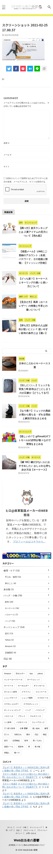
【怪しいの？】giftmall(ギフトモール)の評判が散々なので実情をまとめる (35, 440)
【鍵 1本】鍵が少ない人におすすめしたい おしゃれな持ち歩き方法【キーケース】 (35, 466)
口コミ (7, 734)
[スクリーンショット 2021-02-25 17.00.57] (30, 68)
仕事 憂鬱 (24, 728)
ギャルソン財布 (10, 692)
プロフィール (28, 830)
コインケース (40, 692)
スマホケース (42, 698)
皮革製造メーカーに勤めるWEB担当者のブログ (27, 845)
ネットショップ (36, 827)
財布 (26, 740)
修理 (46, 728)
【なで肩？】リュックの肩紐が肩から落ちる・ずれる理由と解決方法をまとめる (34, 414)
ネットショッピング (12, 710)
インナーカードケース (13, 679)
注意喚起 (16, 740)
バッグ (28, 710)
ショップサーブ (10, 698)
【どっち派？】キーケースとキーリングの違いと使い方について (33, 282)
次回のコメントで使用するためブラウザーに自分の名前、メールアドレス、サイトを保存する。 (26, 180)
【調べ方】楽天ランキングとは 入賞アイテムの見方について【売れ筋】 (33, 232)
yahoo (40, 673)
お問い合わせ (31, 833)
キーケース (8, 686)
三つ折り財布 (9, 728)
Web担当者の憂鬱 (26, 840)
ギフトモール (39, 686)
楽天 (6, 740)
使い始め (36, 728)
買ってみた (37, 740)
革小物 (37, 746)
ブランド (21, 716)
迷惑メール (8, 746)
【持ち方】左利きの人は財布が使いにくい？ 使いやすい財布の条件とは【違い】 (33, 329)
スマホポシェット (30, 704)
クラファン (26, 692)
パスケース (8, 716)
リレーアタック (38, 722)
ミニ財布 (7, 722)
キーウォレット (33, 679)
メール (7, 154)
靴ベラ (17, 753)
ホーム (9, 827)
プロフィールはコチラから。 (29, 541)
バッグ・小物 (21, 827)
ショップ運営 (27, 698)
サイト (6, 166)
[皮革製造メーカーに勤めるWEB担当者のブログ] (26, 7)
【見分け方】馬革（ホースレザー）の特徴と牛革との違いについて (33, 306)
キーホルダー (23, 686)
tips (31, 673)
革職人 (7, 753)
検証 (45, 734)
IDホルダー (20, 673)
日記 (36, 734)
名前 (6, 143)
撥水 (28, 734)
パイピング (40, 710)
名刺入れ (18, 734)
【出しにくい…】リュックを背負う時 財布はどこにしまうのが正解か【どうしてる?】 (35, 389)
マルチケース (35, 716)
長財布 (20, 746)
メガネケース (21, 722)
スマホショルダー (11, 704)
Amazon (7, 673)
